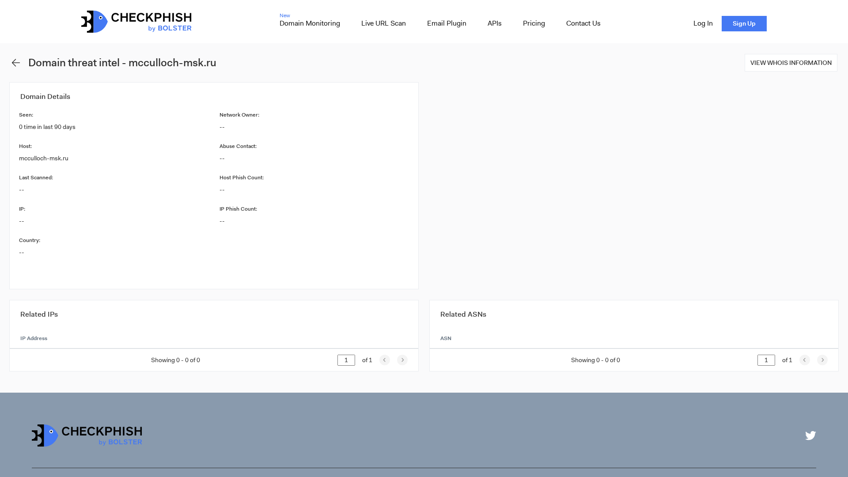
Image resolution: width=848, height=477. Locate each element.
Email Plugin (446, 23)
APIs (495, 23)
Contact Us (583, 23)
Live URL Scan (383, 23)
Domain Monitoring (310, 23)
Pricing (534, 23)
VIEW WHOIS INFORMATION (791, 63)
